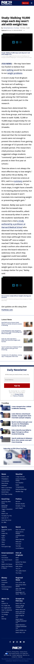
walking (9, 70)
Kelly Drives (19, 566)
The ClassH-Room (6, 560)
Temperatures (20, 487)
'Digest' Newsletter (7, 509)
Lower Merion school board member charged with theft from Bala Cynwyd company (21, 416)
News (3, 474)
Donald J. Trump (20, 506)
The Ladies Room (21, 571)
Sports (4, 527)
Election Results (20, 504)
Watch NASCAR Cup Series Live (20, 612)
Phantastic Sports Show (6, 530)
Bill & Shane (19, 564)
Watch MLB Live (20, 609)
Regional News (19, 579)
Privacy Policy (19, 394)
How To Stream (20, 529)
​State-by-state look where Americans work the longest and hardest (10, 340)
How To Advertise (6, 610)
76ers (3, 542)
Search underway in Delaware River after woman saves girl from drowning (11, 348)
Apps (2, 601)
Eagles (3, 535)
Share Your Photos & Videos (7, 567)
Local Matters (20, 548)
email (23, 641)
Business (4, 580)
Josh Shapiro (19, 508)
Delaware (4, 485)
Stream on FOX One (20, 600)
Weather (19, 474)
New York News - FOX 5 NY (21, 589)
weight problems (14, 73)
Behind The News (21, 562)
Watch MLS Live (20, 632)
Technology (4, 589)
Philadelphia (4, 479)
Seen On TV (4, 518)
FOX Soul (18, 544)
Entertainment (7, 553)
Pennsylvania (5, 481)
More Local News (6, 487)
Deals (3, 584)
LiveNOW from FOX (20, 536)
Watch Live (25, 3)
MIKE (17, 558)
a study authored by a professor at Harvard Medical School (13, 224)
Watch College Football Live (20, 606)
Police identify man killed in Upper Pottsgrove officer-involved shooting (21, 432)
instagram (17, 641)
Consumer (4, 582)
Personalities (5, 612)
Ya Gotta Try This (6, 516)
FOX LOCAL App (20, 582)
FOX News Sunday (6, 494)
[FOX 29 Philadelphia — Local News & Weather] (6, 3)
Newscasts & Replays (19, 532)
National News (5, 490)
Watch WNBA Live (21, 630)
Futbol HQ (4, 533)
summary (18, 181)
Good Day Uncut (6, 520)
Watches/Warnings (21, 489)
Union (3, 544)
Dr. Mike (3, 522)
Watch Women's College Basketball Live (21, 626)
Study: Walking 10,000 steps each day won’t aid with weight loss (15, 53)
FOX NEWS (6, 63)
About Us (5, 599)
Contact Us (4, 603)
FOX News (22, 28)
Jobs (2, 616)
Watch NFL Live (20, 603)
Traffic (3, 511)
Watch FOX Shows (6, 564)
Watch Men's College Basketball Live (21, 620)
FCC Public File (5, 605)
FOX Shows (4, 558)
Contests (4, 555)
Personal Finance (6, 587)
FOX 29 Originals (19, 554)
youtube (20, 641)
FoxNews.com (7, 310)
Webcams (18, 541)
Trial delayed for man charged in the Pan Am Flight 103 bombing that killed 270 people (11, 332)
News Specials (20, 539)
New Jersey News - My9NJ (21, 585)
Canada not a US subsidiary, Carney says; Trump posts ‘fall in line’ (11, 355)
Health (28, 28)
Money (4, 578)
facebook (10, 641)
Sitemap (3, 619)
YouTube (18, 546)
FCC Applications (6, 608)
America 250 (5, 477)
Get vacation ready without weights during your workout (16, 296)
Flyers (3, 538)
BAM (17, 560)
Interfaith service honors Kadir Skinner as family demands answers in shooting (11, 324)
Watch (18, 527)
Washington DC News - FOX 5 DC (21, 593)
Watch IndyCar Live (20, 616)
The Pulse (18, 573)
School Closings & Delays (21, 479)
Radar (17, 485)
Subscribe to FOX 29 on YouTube (15, 449)
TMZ (2, 562)
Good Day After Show (6, 502)
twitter (13, 641)
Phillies (3, 540)
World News (5, 492)
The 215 (18, 568)
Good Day (5, 499)
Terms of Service (18, 396)
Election (18, 501)
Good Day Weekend (4, 506)
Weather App (19, 491)
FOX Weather (19, 483)
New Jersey (4, 483)
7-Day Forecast (20, 477)
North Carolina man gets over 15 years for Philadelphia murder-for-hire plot (22, 424)
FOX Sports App (6, 546)
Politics (19, 499)
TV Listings (4, 614)
